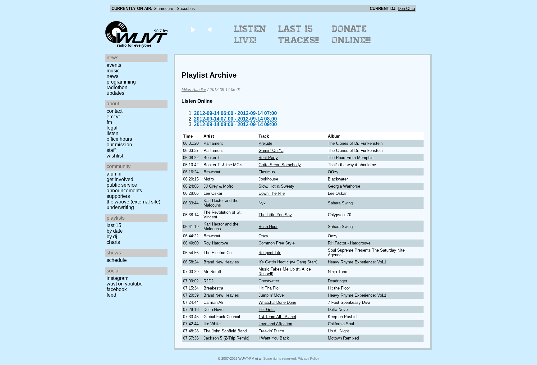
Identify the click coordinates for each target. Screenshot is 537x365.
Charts (113, 242)
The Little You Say (275, 214)
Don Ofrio (406, 8)
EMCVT (113, 116)
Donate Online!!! (351, 34)
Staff (111, 150)
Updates (115, 93)
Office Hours (119, 139)
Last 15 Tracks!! (298, 34)
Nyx (262, 203)
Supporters (118, 196)
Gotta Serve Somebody (280, 164)
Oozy (263, 236)
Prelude (265, 143)
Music (113, 70)
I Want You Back (274, 338)
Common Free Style (277, 243)
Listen (112, 133)
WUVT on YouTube (125, 283)
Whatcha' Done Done (277, 302)
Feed (111, 295)
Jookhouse (268, 179)
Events (114, 65)
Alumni (114, 173)
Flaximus (267, 172)
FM (109, 122)
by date (115, 231)
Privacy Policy (308, 358)
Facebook (117, 289)
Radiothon (117, 87)
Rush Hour (268, 226)
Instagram (117, 278)
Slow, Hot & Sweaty (276, 186)
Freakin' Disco (271, 331)
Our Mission (119, 144)
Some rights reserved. (280, 358)
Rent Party (268, 157)
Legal (112, 127)
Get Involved (120, 179)
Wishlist (115, 155)
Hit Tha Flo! (269, 288)
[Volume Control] (211, 29)
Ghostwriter (269, 281)
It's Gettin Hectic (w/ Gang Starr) (288, 262)
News (112, 76)
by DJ (112, 236)
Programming (121, 81)
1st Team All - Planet (277, 316)
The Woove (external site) (133, 201)
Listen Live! (250, 34)
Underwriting (120, 207)
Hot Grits (267, 309)
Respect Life (270, 252)
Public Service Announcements (124, 187)
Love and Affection (275, 324)
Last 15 (114, 225)
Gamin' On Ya (271, 150)
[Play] (193, 29)
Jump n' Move (271, 295)
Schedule (117, 260)
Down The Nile (272, 193)
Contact (114, 111)
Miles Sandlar (193, 89)
